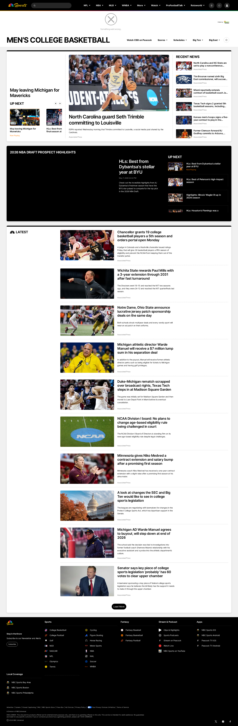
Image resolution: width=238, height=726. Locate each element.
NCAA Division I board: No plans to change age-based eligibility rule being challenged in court (143, 422)
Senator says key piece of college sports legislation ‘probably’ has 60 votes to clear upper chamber (144, 572)
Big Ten (197, 40)
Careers (18, 707)
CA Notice (111, 707)
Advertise (10, 707)
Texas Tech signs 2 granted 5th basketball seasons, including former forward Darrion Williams (210, 105)
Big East (213, 40)
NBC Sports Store (48, 707)
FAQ (38, 707)
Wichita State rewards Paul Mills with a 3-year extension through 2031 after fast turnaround (145, 274)
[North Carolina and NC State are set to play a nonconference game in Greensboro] (184, 66)
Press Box (60, 707)
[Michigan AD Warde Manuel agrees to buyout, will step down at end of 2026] (87, 543)
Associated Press (75, 137)
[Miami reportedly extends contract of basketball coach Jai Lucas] (184, 93)
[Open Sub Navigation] (90, 5)
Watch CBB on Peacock (139, 40)
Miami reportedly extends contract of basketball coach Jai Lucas (210, 91)
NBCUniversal (21, 711)
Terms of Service (123, 707)
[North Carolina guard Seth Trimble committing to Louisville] (119, 83)
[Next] (60, 103)
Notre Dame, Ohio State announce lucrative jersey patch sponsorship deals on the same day (144, 311)
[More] (211, 5)
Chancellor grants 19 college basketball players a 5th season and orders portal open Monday (144, 236)
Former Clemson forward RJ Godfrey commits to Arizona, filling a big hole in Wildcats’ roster (208, 132)
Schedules (179, 40)
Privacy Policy (80, 707)
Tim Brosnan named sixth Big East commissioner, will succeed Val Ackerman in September (210, 77)
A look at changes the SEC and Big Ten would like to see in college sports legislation (143, 497)
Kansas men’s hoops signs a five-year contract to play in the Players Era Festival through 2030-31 (211, 118)
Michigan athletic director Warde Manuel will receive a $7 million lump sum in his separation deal (145, 348)
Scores (161, 40)
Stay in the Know (14, 634)
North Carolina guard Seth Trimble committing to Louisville (106, 120)
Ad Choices (69, 707)
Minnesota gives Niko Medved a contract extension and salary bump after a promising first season (145, 460)
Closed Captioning (29, 707)
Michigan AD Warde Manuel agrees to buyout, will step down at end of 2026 (144, 534)
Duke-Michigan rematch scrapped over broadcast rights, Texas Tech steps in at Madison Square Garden (144, 385)
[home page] (17, 5)
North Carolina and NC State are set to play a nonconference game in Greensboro (210, 64)
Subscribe (12, 644)
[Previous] (55, 103)
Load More (119, 606)
